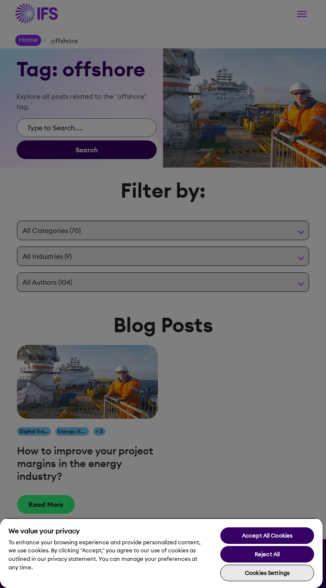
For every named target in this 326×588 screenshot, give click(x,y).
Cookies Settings (267, 572)
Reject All (267, 554)
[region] (161, 553)
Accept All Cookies (267, 535)
